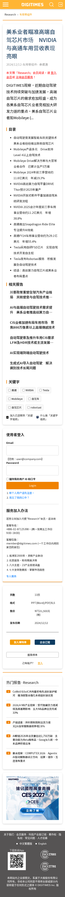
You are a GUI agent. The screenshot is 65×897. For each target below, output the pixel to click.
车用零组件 (26, 14)
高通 (14, 390)
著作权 (52, 834)
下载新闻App (16, 850)
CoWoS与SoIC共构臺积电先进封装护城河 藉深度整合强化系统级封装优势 (35, 693)
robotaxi (36, 407)
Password (12, 463)
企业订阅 (45, 642)
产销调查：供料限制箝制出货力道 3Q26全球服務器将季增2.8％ (33, 724)
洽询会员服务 (24, 77)
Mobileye (17, 399)
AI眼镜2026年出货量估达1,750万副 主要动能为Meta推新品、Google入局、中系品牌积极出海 (35, 739)
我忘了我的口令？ (19, 497)
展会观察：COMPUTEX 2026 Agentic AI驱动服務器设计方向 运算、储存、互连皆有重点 (35, 757)
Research (10, 14)
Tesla (46, 390)
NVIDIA (30, 390)
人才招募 (42, 838)
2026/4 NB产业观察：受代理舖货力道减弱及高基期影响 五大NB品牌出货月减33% (35, 708)
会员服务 (21, 834)
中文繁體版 (26, 843)
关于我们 (9, 834)
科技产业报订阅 (37, 834)
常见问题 (30, 838)
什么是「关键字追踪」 (49, 417)
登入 (40, 663)
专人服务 (11, 576)
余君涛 (43, 64)
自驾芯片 (17, 407)
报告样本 (32, 655)
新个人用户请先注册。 (21, 493)
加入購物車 (20, 642)
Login (32, 485)
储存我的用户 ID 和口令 (22, 479)
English (42, 843)
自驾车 (35, 399)
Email (9, 443)
